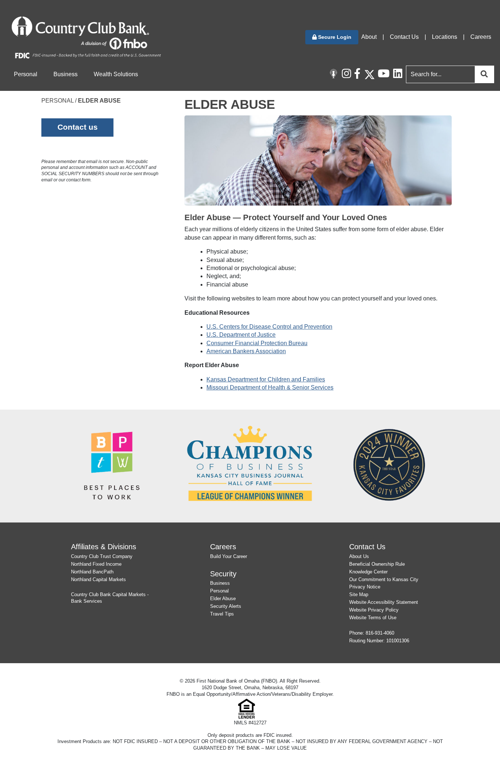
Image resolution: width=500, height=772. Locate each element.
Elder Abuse (223, 598)
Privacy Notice (364, 587)
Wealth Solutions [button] (116, 74)
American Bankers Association (246, 351)
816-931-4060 (380, 633)
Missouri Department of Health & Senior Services (269, 387)
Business (220, 583)
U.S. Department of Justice (241, 335)
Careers (480, 37)
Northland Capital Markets (98, 579)
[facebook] (359, 74)
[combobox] (448, 74)
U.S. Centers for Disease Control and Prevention (269, 327)
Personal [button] (25, 74)
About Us (359, 556)
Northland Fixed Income (96, 564)
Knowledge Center (368, 572)
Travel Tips (222, 614)
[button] (331, 37)
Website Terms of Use (372, 617)
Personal (219, 591)
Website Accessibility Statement (383, 602)
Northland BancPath (92, 572)
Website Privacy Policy (374, 610)
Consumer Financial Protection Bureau (256, 343)
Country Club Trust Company (102, 556)
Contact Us (404, 37)
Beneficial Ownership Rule (377, 564)
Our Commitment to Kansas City (383, 579)
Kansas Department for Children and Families (265, 379)
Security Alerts (225, 606)
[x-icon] (369, 74)
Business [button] (65, 74)
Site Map (358, 594)
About (369, 37)
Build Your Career (228, 556)
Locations (444, 37)
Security (223, 573)
